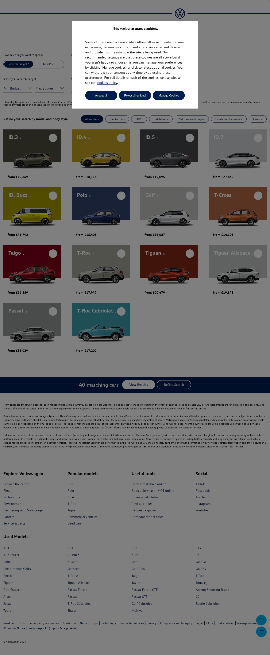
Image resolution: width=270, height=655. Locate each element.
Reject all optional (135, 95)
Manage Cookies (169, 95)
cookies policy (107, 83)
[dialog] (135, 327)
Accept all (101, 95)
